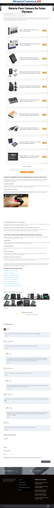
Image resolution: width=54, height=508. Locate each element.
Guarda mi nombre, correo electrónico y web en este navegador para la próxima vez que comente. (22, 457)
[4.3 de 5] (44, 36)
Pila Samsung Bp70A (8, 470)
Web (4, 454)
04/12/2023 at (8, 423)
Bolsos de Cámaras (35, 4)
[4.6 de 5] (44, 78)
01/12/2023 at (8, 395)
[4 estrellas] (23, 314)
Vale (48, 506)
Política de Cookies (22, 482)
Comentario (6, 438)
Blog (50, 4)
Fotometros (15, 4)
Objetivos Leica (9, 4)
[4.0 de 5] (44, 134)
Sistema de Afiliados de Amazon (24, 487)
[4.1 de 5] (44, 106)
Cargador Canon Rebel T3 (36, 470)
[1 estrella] (17, 314)
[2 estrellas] (19, 314)
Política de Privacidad (22, 484)
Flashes (20, 4)
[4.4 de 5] (44, 50)
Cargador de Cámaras (44, 4)
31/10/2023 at (8, 369)
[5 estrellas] (25, 314)
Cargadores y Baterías (9, 13)
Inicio (4, 4)
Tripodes (24, 4)
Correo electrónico (7, 450)
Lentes (29, 4)
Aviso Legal (21, 479)
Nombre (5, 447)
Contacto (20, 489)
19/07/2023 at (8, 342)
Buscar (27, 172)
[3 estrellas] (21, 314)
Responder (6, 335)
